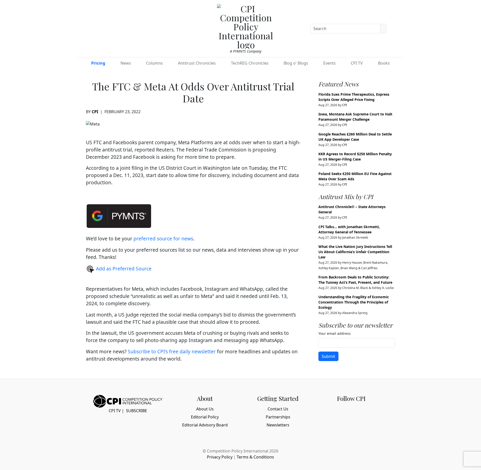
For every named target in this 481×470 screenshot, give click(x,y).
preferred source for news (163, 238)
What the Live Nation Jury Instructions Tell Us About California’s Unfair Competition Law (355, 251)
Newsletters (278, 425)
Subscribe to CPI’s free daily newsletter (172, 351)
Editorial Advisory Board (205, 425)
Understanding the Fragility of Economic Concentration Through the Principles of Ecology (353, 302)
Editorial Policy (205, 417)
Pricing (98, 63)
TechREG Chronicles (250, 63)
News (126, 63)
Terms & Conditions (255, 457)
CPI (95, 111)
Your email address (334, 333)
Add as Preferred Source (123, 268)
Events (329, 63)
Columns (154, 63)
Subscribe (136, 410)
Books (384, 63)
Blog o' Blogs (296, 63)
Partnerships (278, 417)
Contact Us (278, 409)
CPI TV (357, 63)
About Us (205, 409)
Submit (328, 356)
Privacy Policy (219, 457)
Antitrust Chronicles (197, 63)
